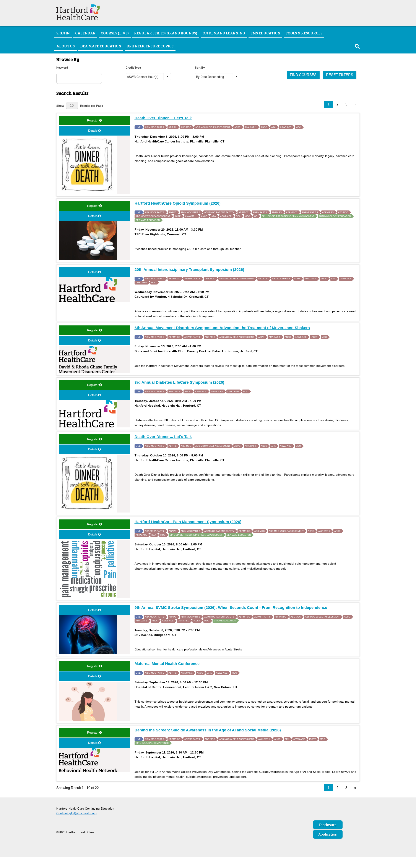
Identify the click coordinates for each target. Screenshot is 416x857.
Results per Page (91, 105)
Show (60, 105)
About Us (65, 46)
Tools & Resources (304, 33)
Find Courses (303, 75)
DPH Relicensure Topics (150, 46)
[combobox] (145, 76)
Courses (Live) (115, 33)
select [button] (167, 76)
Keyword (62, 67)
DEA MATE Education (100, 46)
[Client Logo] (78, 19)
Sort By (200, 67)
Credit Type (133, 67)
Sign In (63, 33)
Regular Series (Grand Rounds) (165, 33)
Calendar (85, 33)
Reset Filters (339, 75)
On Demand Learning (224, 33)
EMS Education (265, 33)
